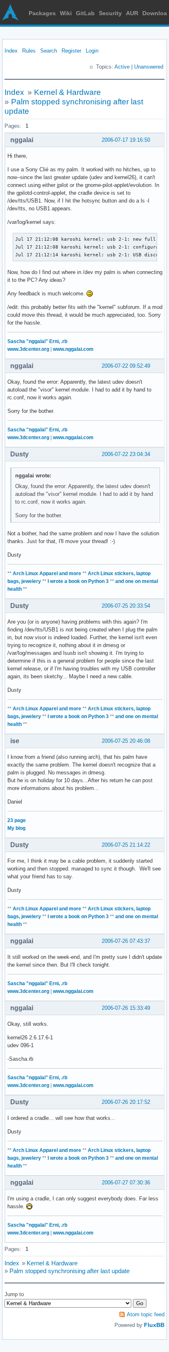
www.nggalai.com (73, 349)
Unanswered (148, 67)
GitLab (85, 13)
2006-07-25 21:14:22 (126, 845)
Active (122, 67)
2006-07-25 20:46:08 (126, 741)
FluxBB (154, 1325)
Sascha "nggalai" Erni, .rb (37, 341)
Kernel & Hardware (67, 92)
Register (71, 51)
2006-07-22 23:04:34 (126, 454)
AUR (132, 13)
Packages (42, 13)
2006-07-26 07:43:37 (126, 941)
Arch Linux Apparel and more (47, 573)
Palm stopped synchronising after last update (69, 1270)
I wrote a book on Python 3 (78, 581)
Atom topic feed (145, 1314)
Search (48, 51)
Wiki (66, 13)
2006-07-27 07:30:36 (126, 1182)
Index (11, 51)
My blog (16, 828)
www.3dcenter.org (28, 349)
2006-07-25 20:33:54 (126, 606)
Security (110, 13)
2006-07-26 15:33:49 (126, 1008)
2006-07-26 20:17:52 (126, 1102)
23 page (16, 820)
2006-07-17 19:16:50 (126, 140)
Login (92, 51)
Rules (29, 51)
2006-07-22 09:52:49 (126, 366)
